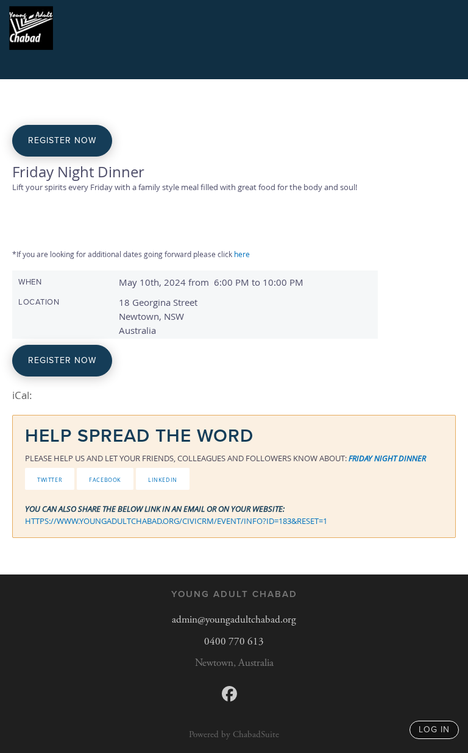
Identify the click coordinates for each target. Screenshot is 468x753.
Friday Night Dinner (387, 458)
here (242, 254)
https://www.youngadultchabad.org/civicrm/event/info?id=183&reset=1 (176, 520)
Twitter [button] (49, 478)
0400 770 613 (234, 641)
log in (434, 729)
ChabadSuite (256, 734)
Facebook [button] (105, 478)
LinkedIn (162, 478)
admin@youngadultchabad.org (234, 619)
